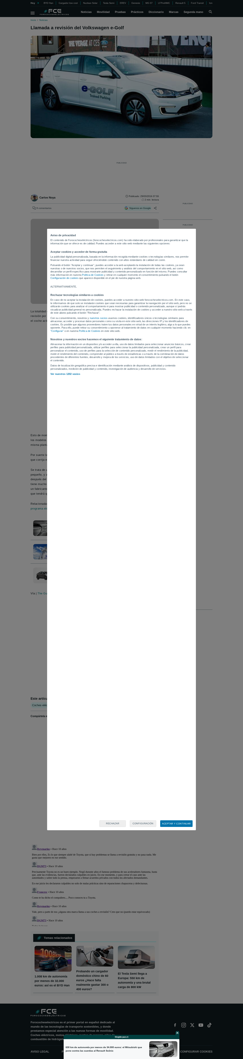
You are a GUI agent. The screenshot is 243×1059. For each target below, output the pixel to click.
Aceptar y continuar (176, 823)
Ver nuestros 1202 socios (65, 374)
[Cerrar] (177, 1033)
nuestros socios (98, 318)
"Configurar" (57, 331)
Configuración (143, 823)
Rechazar (112, 823)
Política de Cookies (92, 274)
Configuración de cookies (64, 278)
